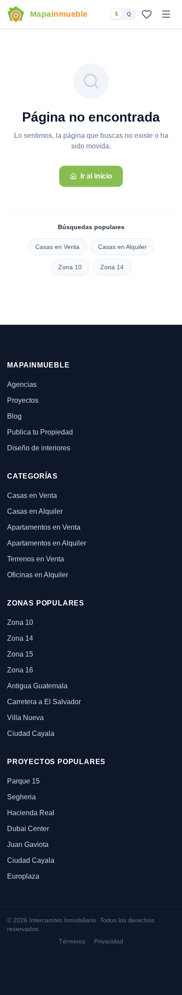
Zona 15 (20, 654)
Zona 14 (112, 267)
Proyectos (22, 400)
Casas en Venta (57, 246)
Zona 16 (20, 670)
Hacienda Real (30, 813)
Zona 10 (70, 267)
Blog (14, 416)
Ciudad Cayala (30, 733)
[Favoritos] (146, 14)
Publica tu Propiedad (40, 432)
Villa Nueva (25, 717)
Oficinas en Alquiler (37, 575)
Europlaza (23, 876)
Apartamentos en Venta (43, 527)
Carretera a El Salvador (44, 701)
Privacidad (108, 941)
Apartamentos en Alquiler (46, 543)
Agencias (22, 384)
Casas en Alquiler (122, 246)
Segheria (21, 797)
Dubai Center (28, 828)
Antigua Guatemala (37, 686)
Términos (72, 941)
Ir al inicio (96, 176)
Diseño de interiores (38, 448)
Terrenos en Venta (35, 559)
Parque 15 (23, 781)
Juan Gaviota (28, 844)
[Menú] (166, 14)
